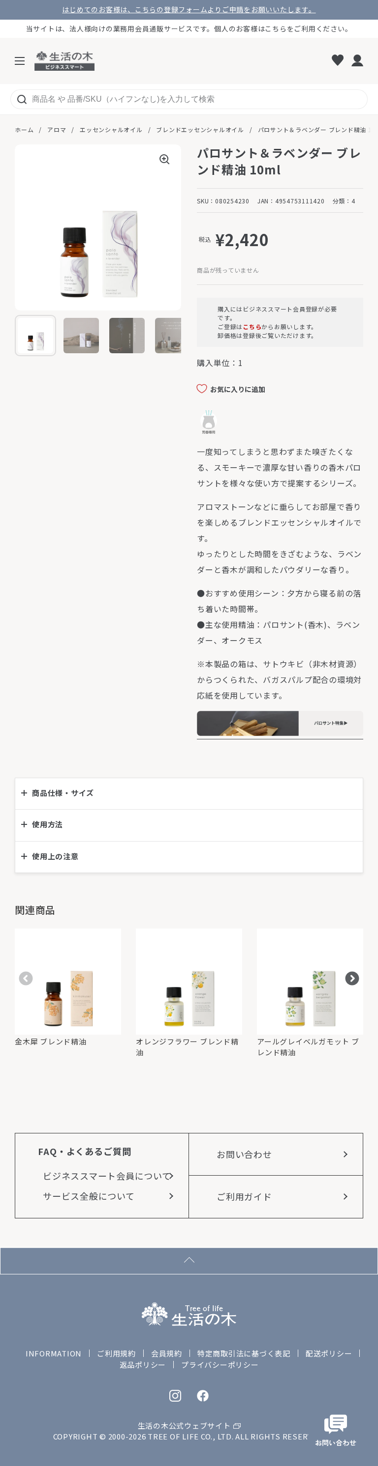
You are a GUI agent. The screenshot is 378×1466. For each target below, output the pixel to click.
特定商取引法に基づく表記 (243, 1353)
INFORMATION (54, 1353)
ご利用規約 (116, 1353)
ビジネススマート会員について (107, 1175)
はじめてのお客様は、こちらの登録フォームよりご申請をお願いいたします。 (188, 9)
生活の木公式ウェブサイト (184, 1425)
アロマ (56, 129)
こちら (252, 326)
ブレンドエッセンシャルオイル (200, 129)
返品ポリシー (143, 1364)
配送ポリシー (329, 1353)
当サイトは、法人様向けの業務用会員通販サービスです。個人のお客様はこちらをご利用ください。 (189, 28)
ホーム (24, 129)
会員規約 (166, 1353)
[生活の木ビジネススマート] (64, 61)
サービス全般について (89, 1195)
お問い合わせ (244, 1154)
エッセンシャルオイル (111, 129)
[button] (189, 794)
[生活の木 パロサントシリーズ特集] (280, 733)
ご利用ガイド (244, 1196)
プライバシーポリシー (220, 1364)
